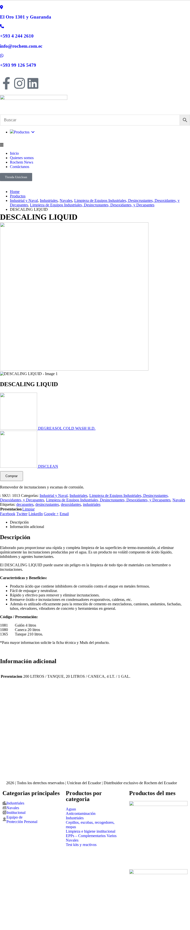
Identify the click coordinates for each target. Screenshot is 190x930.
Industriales (78, 495)
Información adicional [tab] (27, 527)
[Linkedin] (33, 83)
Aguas (71, 809)
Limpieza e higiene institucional (90, 831)
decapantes (24, 504)
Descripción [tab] (19, 522)
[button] (95, 145)
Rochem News (21, 162)
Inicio (14, 153)
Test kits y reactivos (81, 845)
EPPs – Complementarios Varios (91, 836)
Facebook (7, 514)
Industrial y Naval (54, 495)
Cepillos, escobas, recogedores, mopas (90, 824)
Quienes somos (22, 158)
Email (64, 514)
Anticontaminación (80, 813)
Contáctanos (19, 167)
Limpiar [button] (28, 509)
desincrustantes (47, 504)
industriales (91, 504)
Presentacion (11, 509)
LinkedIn (35, 514)
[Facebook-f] (6, 83)
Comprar (11, 476)
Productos (22, 132)
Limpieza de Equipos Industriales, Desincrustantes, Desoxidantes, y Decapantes (108, 500)
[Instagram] (19, 83)
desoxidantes (71, 504)
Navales (178, 500)
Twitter (21, 514)
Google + (51, 514)
